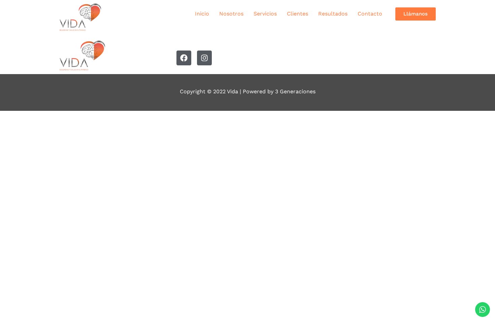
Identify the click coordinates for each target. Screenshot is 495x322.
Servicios (265, 13)
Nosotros (231, 13)
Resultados (333, 13)
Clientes (297, 13)
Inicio (202, 13)
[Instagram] (204, 58)
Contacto (370, 13)
